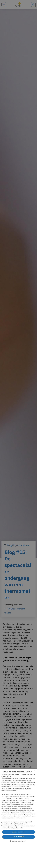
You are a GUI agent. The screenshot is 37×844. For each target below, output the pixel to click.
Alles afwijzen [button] (18, 837)
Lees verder (19, 828)
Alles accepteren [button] (18, 832)
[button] (18, 841)
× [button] (35, 770)
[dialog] (18, 806)
